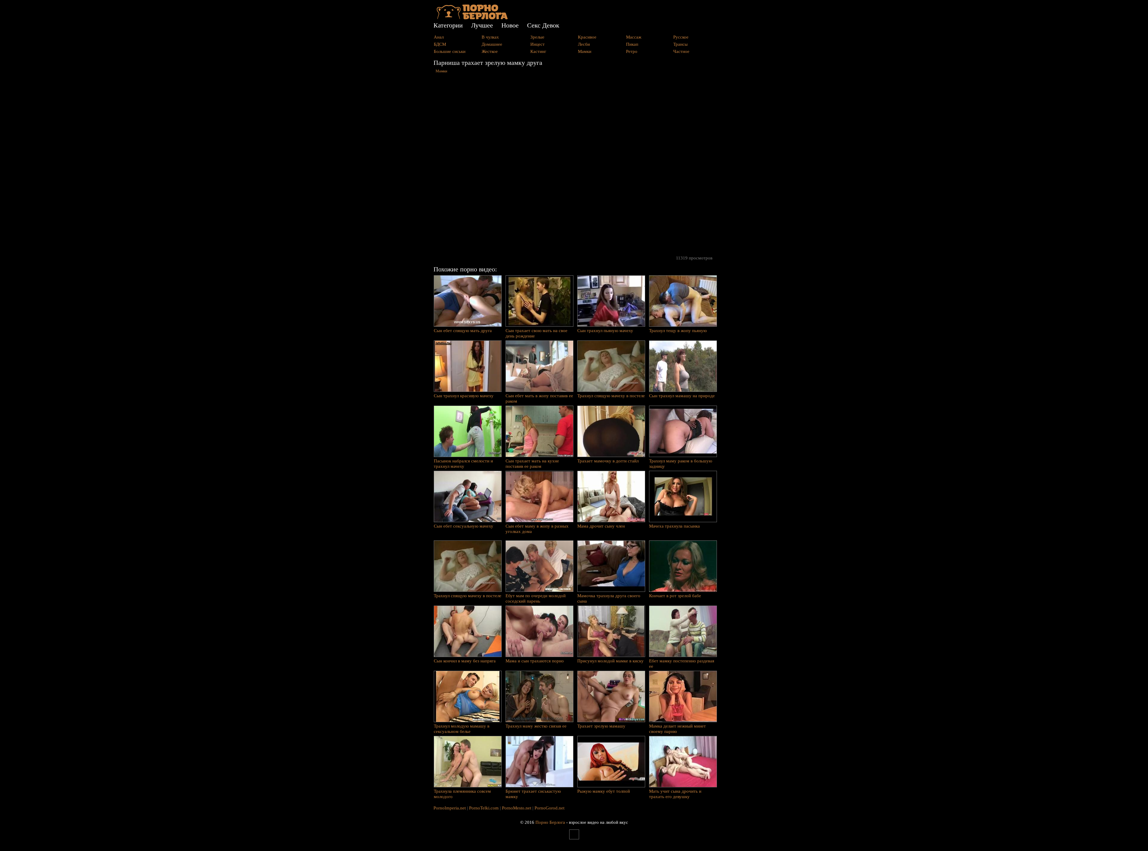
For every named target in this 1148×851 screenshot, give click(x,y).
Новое (510, 25)
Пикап (632, 44)
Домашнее (492, 44)
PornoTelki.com (484, 808)
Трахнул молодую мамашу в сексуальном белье (461, 729)
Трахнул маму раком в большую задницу (680, 464)
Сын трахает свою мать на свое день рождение (536, 333)
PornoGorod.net (549, 808)
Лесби (584, 44)
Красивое (587, 37)
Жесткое (490, 51)
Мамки (584, 51)
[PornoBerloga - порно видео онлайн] (472, 18)
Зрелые (537, 37)
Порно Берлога (550, 822)
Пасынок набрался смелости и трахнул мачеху (463, 464)
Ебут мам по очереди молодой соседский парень (536, 598)
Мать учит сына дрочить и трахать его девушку (675, 794)
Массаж (633, 37)
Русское (681, 37)
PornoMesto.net (516, 808)
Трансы (680, 44)
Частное (681, 51)
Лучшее (482, 25)
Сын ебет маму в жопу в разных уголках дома (537, 529)
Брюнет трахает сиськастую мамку (533, 794)
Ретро (631, 51)
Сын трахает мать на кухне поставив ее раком (532, 464)
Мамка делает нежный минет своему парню (677, 729)
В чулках (490, 37)
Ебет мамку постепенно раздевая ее (681, 664)
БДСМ (440, 44)
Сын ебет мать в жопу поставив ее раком (539, 398)
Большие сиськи (449, 51)
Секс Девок (543, 25)
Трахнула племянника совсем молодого (462, 794)
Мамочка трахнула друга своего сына (608, 598)
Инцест (537, 44)
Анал (439, 37)
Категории (448, 25)
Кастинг (538, 51)
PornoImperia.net (449, 808)
